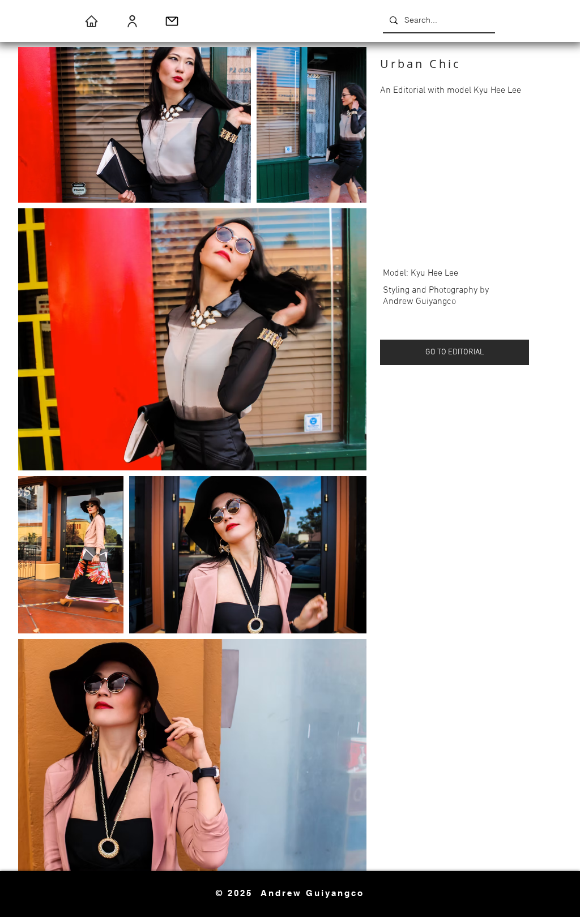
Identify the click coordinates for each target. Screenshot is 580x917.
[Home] (91, 21)
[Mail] (171, 21)
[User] (132, 21)
